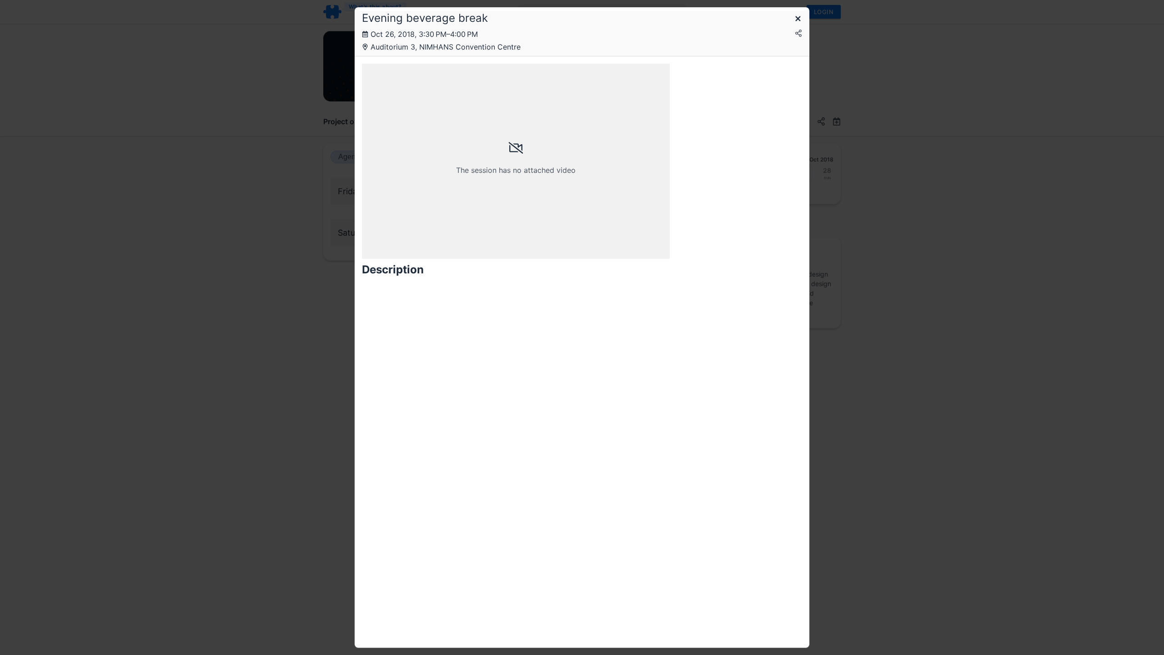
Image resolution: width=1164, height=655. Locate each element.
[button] (798, 19)
